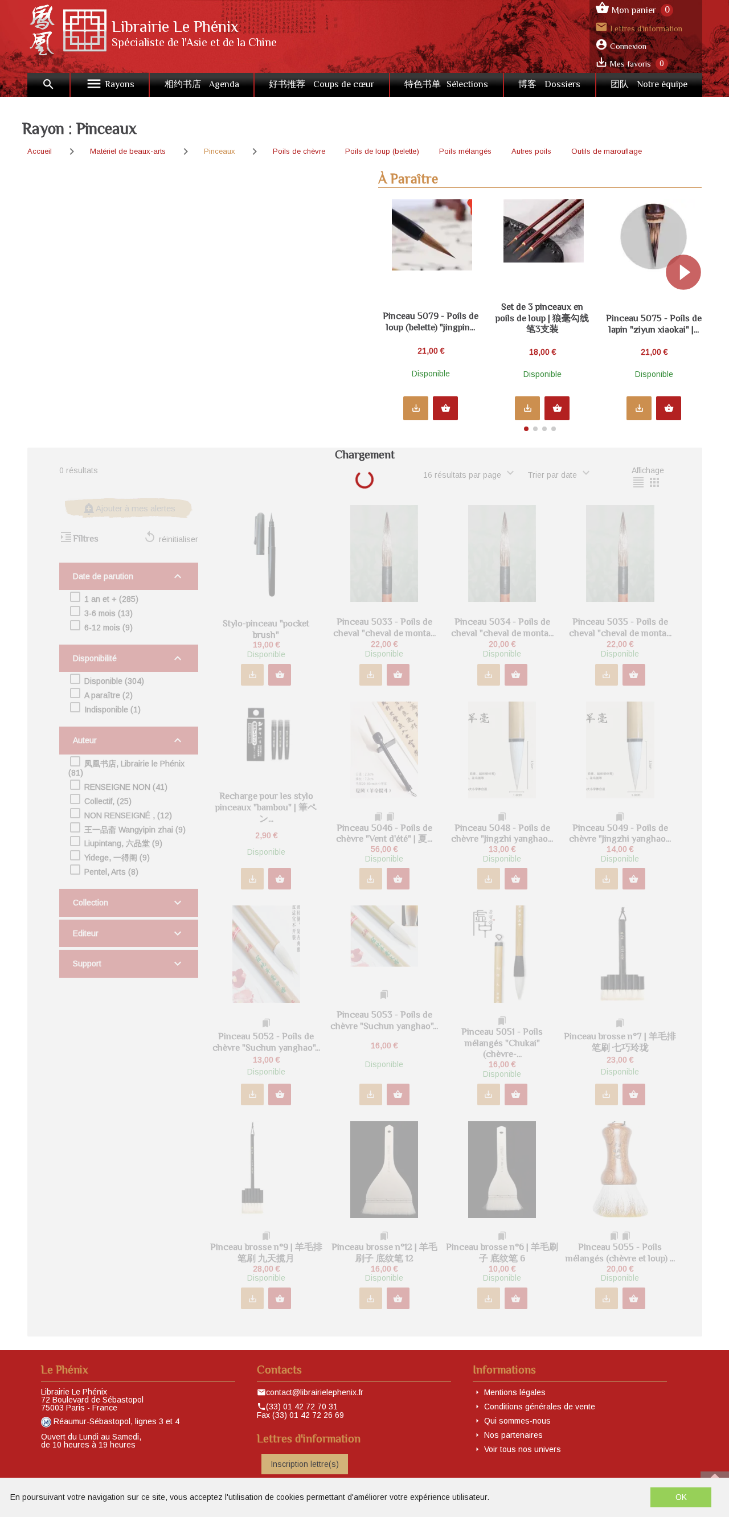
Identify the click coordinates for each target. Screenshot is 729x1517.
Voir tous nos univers (522, 1449)
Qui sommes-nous (517, 1420)
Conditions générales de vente (539, 1406)
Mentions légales (515, 1392)
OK (681, 1497)
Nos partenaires (513, 1435)
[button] (688, 310)
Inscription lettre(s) (305, 1464)
